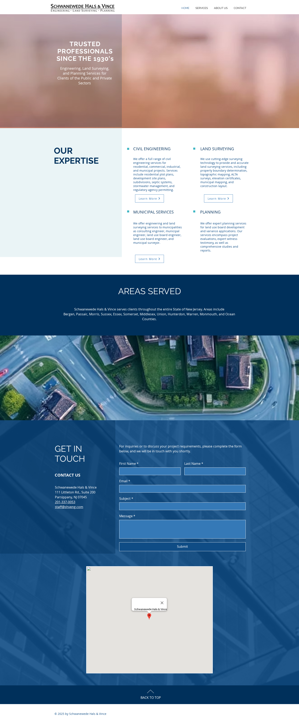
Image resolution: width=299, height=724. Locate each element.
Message (127, 516)
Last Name (193, 463)
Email (124, 481)
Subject (126, 498)
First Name (129, 463)
